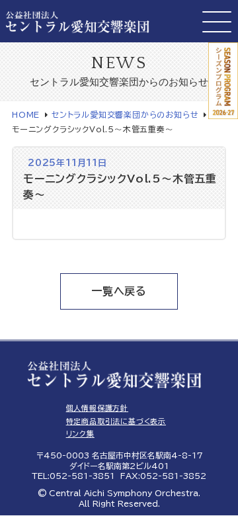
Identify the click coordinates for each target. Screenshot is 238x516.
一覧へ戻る (119, 291)
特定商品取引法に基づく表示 (116, 421)
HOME (26, 114)
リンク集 (80, 433)
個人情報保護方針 (97, 407)
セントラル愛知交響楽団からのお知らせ (125, 114)
